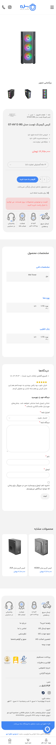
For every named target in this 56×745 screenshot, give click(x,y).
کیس (31, 115)
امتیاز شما (45, 412)
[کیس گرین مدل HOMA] (41, 549)
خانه (49, 115)
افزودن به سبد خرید (27, 179)
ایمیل (47, 469)
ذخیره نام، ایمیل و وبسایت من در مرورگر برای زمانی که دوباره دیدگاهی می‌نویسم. (29, 487)
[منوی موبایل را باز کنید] (52, 7)
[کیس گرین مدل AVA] (14, 549)
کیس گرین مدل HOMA (43, 568)
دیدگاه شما (44, 422)
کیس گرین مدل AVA (17, 568)
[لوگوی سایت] (28, 7)
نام (48, 456)
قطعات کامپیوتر (40, 115)
